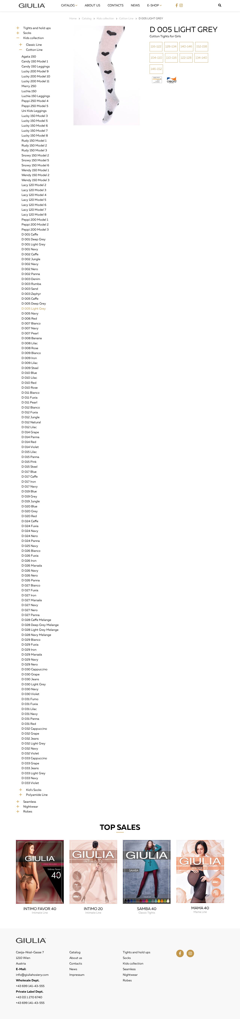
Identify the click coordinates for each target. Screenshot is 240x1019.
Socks (27, 33)
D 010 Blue (29, 373)
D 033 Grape (30, 763)
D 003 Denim (31, 279)
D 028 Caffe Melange (36, 620)
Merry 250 (29, 86)
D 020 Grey (30, 511)
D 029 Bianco (31, 639)
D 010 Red (29, 382)
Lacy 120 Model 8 (34, 214)
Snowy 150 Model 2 (35, 155)
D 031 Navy (30, 714)
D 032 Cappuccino (34, 728)
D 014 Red (29, 442)
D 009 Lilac (30, 363)
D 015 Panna (30, 457)
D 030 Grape (31, 674)
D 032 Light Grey (33, 743)
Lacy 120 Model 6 (34, 205)
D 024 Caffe (30, 521)
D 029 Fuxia (30, 644)
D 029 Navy (30, 659)
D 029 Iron (29, 649)
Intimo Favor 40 (39, 909)
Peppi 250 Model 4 (35, 101)
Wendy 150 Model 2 (35, 175)
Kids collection (33, 38)
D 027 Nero (30, 610)
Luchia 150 (29, 91)
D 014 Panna (30, 437)
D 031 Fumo (30, 699)
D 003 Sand (30, 288)
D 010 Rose (30, 387)
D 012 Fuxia (30, 412)
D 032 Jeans (30, 738)
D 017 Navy (30, 486)
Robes (27, 811)
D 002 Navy (30, 264)
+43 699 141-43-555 (30, 986)
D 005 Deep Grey (34, 303)
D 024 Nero (30, 536)
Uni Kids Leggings (34, 111)
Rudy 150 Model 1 (34, 140)
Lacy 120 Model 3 (34, 190)
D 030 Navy (30, 689)
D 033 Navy (30, 778)
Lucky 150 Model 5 (35, 120)
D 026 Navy (30, 570)
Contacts (115, 5)
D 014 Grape (30, 432)
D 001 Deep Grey (34, 239)
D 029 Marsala (32, 654)
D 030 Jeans (30, 679)
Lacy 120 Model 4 (34, 195)
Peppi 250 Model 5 (35, 106)
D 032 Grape (30, 733)
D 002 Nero (30, 269)
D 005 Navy (30, 313)
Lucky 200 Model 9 (35, 71)
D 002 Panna (31, 274)
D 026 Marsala (32, 565)
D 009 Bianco (31, 353)
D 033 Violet (30, 783)
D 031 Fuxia (30, 704)
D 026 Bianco (31, 550)
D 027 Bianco (31, 585)
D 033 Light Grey (33, 773)
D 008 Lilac (30, 343)
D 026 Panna (31, 580)
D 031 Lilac (29, 709)
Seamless (29, 801)
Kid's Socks (33, 790)
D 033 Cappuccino (34, 758)
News (135, 5)
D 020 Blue (29, 506)
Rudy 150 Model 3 (34, 150)
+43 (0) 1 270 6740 (29, 997)
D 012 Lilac (29, 427)
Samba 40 (146, 909)
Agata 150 (29, 56)
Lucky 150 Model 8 (35, 135)
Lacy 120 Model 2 (34, 185)
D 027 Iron (29, 595)
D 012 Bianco (31, 407)
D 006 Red (29, 318)
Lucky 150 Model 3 (35, 116)
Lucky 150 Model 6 (35, 125)
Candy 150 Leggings (36, 66)
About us (92, 5)
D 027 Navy (30, 605)
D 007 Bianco (31, 323)
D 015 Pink (29, 462)
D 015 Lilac (29, 452)
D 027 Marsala (32, 600)
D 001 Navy (30, 249)
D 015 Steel (30, 466)
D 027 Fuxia (30, 590)
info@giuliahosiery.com (32, 974)
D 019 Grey (29, 496)
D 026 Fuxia (30, 555)
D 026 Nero (30, 575)
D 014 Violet (30, 447)
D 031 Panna (30, 718)
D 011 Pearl (29, 402)
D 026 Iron (29, 560)
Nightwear (30, 806)
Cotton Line (34, 50)
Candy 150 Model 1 (35, 61)
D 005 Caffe (30, 298)
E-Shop (153, 5)
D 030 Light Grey (34, 684)
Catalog (68, 5)
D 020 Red (29, 516)
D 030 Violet (30, 694)
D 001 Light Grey (33, 244)
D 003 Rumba (31, 284)
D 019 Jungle (31, 501)
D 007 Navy (30, 328)
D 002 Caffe (30, 254)
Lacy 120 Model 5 (34, 200)
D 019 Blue (29, 491)
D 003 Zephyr (31, 294)
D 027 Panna (31, 615)
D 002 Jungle (31, 259)
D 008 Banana (32, 338)
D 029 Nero (30, 664)
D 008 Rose (30, 348)
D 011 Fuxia (30, 397)
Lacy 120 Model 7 (34, 209)
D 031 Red (29, 724)
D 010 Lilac (29, 377)
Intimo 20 (93, 909)
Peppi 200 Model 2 (35, 224)
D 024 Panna (31, 541)
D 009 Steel (30, 368)
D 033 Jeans (30, 768)
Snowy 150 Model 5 (35, 160)
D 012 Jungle (31, 417)
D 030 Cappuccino (34, 669)
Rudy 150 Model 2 (34, 145)
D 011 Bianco (31, 392)
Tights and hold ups (37, 28)
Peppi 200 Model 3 (35, 229)
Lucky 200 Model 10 (36, 76)
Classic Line (34, 44)
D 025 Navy (30, 546)
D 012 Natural (31, 422)
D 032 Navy (30, 748)
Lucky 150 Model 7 (35, 130)
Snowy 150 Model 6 (35, 165)
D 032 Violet (30, 753)
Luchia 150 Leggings (36, 96)
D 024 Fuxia (30, 526)
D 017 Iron (29, 481)
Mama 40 (200, 908)
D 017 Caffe (30, 476)
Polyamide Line (37, 795)
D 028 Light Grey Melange (40, 630)
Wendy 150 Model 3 (35, 180)
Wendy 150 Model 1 (35, 170)
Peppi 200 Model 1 (35, 219)
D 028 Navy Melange (36, 635)
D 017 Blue (29, 471)
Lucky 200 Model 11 (35, 81)
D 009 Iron (29, 358)
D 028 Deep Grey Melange (40, 625)
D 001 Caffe (30, 234)
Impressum (76, 974)
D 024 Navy (30, 531)
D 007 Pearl (30, 333)
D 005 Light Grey (34, 308)
